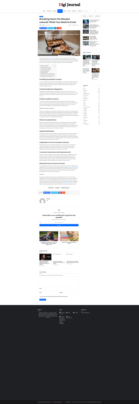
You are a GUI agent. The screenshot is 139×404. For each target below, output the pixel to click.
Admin (42, 25)
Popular (84, 16)
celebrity (85, 91)
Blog (84, 88)
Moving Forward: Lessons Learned (47, 76)
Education (74, 10)
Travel (69, 10)
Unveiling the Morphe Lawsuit (46, 67)
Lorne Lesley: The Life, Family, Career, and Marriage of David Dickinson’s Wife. (95, 76)
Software (85, 115)
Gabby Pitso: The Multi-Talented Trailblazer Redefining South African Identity (44, 263)
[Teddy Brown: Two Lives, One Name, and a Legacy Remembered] (76, 314)
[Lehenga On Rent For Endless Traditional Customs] (69, 314)
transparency (66, 182)
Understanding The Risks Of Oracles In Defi (94, 21)
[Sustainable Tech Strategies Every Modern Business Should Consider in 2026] (87, 57)
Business (55, 10)
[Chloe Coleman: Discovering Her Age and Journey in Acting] (73, 257)
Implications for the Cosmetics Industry (48, 73)
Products (85, 112)
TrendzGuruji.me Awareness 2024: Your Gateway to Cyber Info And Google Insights (94, 32)
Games (85, 103)
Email (40, 292)
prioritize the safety (74, 167)
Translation (85, 120)
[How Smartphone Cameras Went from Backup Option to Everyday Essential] (96, 57)
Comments (97, 16)
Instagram (85, 108)
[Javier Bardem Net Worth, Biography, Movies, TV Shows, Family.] (62, 314)
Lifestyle (60, 10)
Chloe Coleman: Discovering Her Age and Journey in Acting (72, 262)
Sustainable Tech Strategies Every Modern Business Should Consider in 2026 (86, 63)
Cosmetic (51, 187)
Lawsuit (57, 187)
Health (64, 10)
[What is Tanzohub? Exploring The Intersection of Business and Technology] (86, 43)
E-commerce (86, 95)
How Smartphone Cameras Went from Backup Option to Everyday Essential (95, 63)
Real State (85, 113)
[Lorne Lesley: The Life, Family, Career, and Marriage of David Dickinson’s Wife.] (96, 70)
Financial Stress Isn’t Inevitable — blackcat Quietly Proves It (86, 70)
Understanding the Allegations (46, 68)
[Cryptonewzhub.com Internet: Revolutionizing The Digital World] (86, 26)
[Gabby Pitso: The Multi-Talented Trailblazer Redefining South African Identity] (45, 257)
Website (61, 292)
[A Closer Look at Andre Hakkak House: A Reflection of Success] (59, 257)
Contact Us (80, 10)
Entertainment (86, 98)
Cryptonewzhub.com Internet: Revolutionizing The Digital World (94, 26)
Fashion (85, 100)
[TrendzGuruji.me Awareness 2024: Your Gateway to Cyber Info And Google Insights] (86, 32)
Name (40, 288)
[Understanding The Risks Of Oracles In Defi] (86, 22)
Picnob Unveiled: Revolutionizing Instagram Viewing (93, 37)
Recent (90, 16)
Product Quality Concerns (45, 70)
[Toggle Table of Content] (54, 66)
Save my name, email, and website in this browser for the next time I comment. (54, 296)
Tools (84, 118)
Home (44, 10)
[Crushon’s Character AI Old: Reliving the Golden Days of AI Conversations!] (69, 357)
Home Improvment (87, 107)
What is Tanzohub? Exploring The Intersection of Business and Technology (94, 43)
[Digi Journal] (69, 4)
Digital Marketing (86, 93)
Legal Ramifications (44, 72)
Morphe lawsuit (50, 58)
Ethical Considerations (45, 71)
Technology (49, 10)
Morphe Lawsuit (65, 187)
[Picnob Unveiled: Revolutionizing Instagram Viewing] (86, 38)
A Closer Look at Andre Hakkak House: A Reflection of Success (59, 262)
